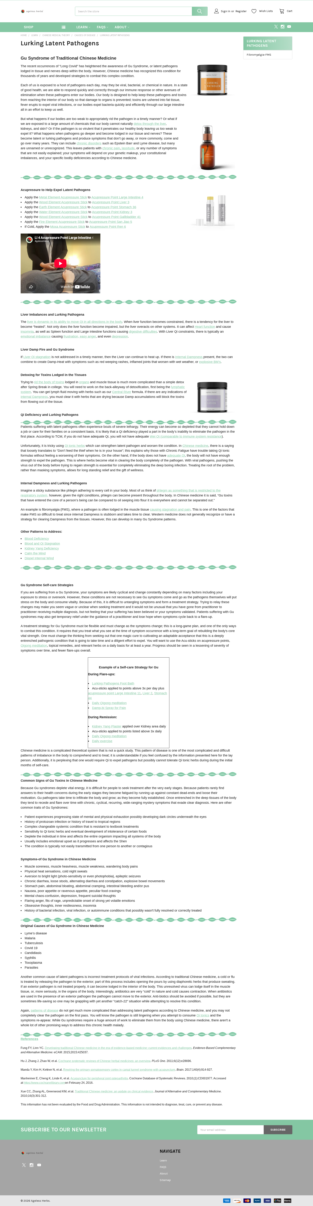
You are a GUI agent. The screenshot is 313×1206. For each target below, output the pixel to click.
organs (84, 382)
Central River (121, 392)
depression (120, 336)
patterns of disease (44, 1010)
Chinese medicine (195, 446)
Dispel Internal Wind (39, 558)
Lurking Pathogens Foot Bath (113, 683)
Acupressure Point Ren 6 (108, 226)
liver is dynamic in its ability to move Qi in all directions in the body (74, 322)
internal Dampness (34, 397)
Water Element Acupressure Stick (63, 212)
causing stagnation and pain (170, 509)
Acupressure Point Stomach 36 (113, 207)
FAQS (101, 27)
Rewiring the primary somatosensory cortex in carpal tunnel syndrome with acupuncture (119, 1069)
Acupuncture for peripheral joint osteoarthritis (99, 1078)
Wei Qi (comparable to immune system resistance (186, 436)
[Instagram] (282, 26)
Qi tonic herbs (75, 446)
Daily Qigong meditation (109, 703)
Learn (82, 27)
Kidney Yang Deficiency (42, 548)
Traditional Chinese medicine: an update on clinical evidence (114, 1091)
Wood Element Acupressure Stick (63, 202)
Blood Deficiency (37, 538)
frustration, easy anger (80, 336)
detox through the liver (150, 124)
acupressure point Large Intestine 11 (114, 693)
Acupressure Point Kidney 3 (112, 212)
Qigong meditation (34, 645)
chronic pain (111, 148)
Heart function (205, 326)
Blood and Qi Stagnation (42, 543)
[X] (276, 26)
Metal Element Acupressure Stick (63, 197)
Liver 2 (147, 693)
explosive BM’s (210, 362)
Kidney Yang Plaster (106, 726)
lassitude (128, 148)
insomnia (27, 331)
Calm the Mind (35, 553)
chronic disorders (89, 143)
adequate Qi (176, 455)
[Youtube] (289, 26)
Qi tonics (203, 1015)
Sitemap (165, 1180)
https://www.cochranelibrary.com (44, 1082)
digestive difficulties (143, 331)
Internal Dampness (189, 357)
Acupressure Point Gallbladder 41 (116, 217)
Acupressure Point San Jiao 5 (110, 222)
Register (241, 11)
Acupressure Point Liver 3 (110, 202)
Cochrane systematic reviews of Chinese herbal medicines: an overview (104, 1060)
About (121, 27)
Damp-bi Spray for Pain (109, 708)
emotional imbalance (36, 336)
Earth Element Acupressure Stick (63, 207)
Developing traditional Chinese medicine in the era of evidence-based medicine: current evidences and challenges (118, 1047)
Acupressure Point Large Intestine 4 (117, 197)
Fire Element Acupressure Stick (62, 222)
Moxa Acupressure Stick (67, 226)
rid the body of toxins (49, 382)
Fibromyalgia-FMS (259, 54)
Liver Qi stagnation (37, 357)
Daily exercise (102, 741)
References (29, 1039)
